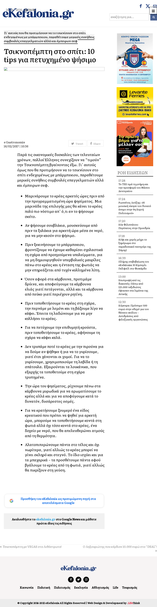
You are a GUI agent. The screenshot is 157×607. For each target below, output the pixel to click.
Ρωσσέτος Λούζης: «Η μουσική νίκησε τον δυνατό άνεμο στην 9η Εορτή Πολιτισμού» (135, 208)
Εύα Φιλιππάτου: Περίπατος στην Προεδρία (135, 226)
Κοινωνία (27, 587)
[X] (148, 6)
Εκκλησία (81, 587)
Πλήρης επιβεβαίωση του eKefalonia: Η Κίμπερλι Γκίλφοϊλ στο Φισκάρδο (134, 265)
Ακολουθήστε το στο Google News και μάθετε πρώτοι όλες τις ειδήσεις (54, 521)
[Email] (155, 6)
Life (115, 587)
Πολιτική (43, 587)
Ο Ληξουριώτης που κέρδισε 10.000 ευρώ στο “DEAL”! (120, 546)
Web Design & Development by (113, 603)
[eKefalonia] (38, 13)
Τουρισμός (129, 587)
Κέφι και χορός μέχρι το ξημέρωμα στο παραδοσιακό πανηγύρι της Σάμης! (135, 245)
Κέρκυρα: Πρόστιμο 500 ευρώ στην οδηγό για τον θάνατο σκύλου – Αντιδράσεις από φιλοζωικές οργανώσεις (134, 312)
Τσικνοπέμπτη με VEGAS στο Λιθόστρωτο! (32, 546)
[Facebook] (141, 6)
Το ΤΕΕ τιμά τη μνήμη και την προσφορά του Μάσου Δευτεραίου (134, 187)
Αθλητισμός (100, 587)
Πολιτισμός (62, 587)
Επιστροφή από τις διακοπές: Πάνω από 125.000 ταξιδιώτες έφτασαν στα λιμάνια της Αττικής (133, 287)
